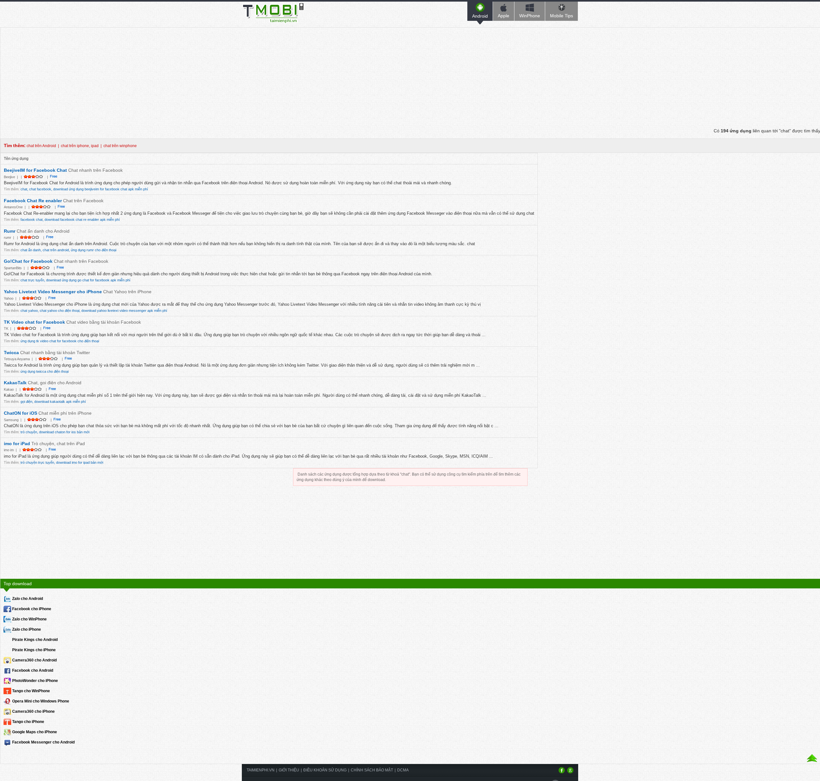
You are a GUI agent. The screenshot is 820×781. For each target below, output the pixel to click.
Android (480, 16)
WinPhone (529, 15)
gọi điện (26, 401)
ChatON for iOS (20, 413)
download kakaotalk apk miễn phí (60, 401)
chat (23, 189)
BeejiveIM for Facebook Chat (36, 170)
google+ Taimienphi (570, 770)
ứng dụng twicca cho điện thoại (44, 371)
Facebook (562, 770)
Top (812, 758)
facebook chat (31, 219)
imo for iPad (17, 443)
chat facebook (40, 189)
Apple (503, 15)
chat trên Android (41, 146)
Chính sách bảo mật (372, 770)
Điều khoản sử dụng (325, 770)
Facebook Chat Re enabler (33, 200)
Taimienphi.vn (261, 770)
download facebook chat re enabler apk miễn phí (82, 219)
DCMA (403, 770)
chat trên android (56, 250)
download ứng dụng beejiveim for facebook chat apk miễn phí (100, 189)
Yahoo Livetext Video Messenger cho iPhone (53, 291)
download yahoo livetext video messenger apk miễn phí (124, 310)
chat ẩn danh (30, 250)
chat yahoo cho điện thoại (59, 310)
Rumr (10, 231)
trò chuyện (28, 432)
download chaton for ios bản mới (64, 432)
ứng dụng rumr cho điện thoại (93, 250)
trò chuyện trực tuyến (37, 462)
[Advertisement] (410, 72)
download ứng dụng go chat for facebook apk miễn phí (88, 280)
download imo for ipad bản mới (79, 462)
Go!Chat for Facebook (28, 261)
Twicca (12, 352)
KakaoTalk (16, 382)
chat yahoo (29, 310)
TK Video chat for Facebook (34, 322)
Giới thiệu (289, 770)
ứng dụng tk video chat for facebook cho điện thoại (59, 341)
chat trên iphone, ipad (80, 146)
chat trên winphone (120, 146)
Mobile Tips (561, 15)
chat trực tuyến (32, 280)
